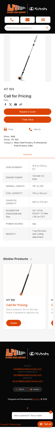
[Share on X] (10, 104)
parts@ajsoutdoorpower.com (27, 375)
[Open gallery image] (27, 58)
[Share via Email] (15, 104)
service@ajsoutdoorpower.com (28, 381)
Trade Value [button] (27, 119)
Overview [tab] (27, 154)
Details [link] (13, 323)
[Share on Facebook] (5, 104)
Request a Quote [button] (27, 111)
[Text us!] (45, 424)
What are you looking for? (19, 27)
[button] (12, 20)
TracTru (36, 399)
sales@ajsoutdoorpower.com (28, 369)
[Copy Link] (20, 104)
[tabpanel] (27, 59)
